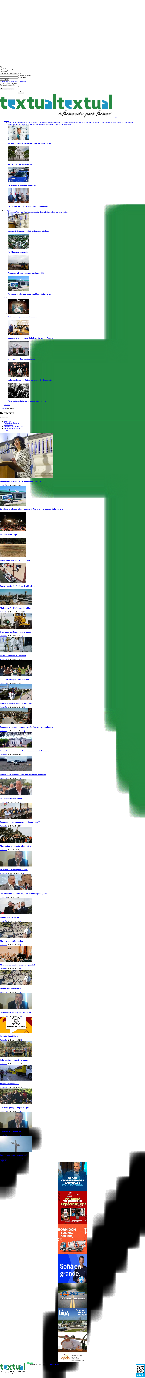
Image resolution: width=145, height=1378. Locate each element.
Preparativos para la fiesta (10, 989)
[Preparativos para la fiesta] (16, 985)
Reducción (48, 212)
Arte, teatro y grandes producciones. (22, 317)
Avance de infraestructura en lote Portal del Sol (27, 273)
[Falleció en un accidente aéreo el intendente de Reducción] (16, 771)
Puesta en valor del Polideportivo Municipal (18, 586)
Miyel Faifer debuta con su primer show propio (27, 401)
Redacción (3, 485)
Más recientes (8, 421)
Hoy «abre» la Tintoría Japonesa (21, 359)
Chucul (25, 212)
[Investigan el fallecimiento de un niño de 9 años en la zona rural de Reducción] (18, 290)
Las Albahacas (32, 212)
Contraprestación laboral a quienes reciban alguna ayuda (23, 893)
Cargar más (3, 1160)
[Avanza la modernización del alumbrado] (16, 699)
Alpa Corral (19, 212)
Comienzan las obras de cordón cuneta (15, 632)
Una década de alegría (9, 535)
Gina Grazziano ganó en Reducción (14, 679)
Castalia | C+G (54, 1364)
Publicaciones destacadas (12, 423)
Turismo (60, 124)
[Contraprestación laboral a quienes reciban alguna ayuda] (16, 890)
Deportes (7, 405)
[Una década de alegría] (13, 531)
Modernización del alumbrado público (15, 608)
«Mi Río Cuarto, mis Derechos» (20, 164)
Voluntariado (67, 124)
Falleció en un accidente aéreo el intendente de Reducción (23, 775)
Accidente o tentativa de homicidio (22, 185)
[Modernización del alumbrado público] (16, 604)
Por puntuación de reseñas (12, 428)
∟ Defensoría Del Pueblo (107, 122)
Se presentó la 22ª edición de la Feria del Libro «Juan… (30, 338)
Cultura (18, 122)
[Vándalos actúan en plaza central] (16, 1151)
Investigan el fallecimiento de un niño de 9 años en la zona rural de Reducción (31, 509)
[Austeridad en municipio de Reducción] (16, 1008)
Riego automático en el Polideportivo (15, 560)
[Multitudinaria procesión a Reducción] (16, 842)
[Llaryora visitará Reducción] (16, 937)
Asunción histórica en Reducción (13, 656)
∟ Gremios (119, 122)
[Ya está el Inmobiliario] (16, 1032)
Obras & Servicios (25, 124)
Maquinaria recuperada (9, 1084)
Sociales (55, 124)
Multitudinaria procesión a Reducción (15, 846)
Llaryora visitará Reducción (11, 941)
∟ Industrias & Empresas (46, 122)
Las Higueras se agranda (18, 252)
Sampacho (55, 212)
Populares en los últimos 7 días (13, 426)
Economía (35, 122)
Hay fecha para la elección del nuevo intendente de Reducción (25, 751)
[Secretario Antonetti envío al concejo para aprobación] (18, 139)
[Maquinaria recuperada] (16, 1080)
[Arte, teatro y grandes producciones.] (18, 313)
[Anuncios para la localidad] (16, 794)
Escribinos (30, 1363)
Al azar (6, 430)
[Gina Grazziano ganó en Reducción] (16, 675)
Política (39, 124)
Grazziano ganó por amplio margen (14, 1108)
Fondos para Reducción (9, 917)
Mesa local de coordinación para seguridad (17, 965)
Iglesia (82, 122)
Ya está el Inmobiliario (9, 1036)
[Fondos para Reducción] (16, 913)
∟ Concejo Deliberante (91, 122)
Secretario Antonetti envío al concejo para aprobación (29, 143)
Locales (6, 121)
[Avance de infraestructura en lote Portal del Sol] (18, 269)
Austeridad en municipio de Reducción (15, 1012)
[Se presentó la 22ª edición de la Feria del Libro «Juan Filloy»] (18, 334)
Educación (57, 122)
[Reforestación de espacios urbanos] (16, 1056)
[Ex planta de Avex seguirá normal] (16, 866)
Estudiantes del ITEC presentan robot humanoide (28, 206)
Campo (13, 122)
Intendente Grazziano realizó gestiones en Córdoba (28, 231)
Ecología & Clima (26, 122)
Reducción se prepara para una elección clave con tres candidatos (26, 727)
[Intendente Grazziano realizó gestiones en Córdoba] (18, 227)
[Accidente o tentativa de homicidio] (18, 181)
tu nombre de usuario (24, 75)
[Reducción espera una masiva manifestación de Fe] (16, 818)
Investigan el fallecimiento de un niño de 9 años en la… (30, 294)
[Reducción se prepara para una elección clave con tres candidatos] (16, 723)
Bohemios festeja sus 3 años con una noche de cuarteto (30, 380)
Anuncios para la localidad (11, 798)
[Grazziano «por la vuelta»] (16, 1127)
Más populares (8, 425)
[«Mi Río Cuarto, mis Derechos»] (18, 160)
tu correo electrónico (24, 87)
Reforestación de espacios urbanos (14, 1060)
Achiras (13, 212)
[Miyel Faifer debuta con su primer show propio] (18, 397)
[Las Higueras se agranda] (18, 248)
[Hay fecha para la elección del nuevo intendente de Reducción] (16, 747)
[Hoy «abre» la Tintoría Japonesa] (18, 355)
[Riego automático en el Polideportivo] (13, 556)
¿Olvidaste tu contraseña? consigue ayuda (13, 81)
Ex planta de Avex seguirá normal (14, 870)
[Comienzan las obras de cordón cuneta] (16, 628)
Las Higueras (41, 212)
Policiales (34, 124)
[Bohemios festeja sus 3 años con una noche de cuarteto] (18, 376)
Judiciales (17, 124)
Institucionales (75, 122)
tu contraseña (22, 77)
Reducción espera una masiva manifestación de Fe (20, 822)
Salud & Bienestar (47, 124)
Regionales (7, 210)
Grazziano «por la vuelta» (10, 1131)
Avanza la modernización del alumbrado (16, 703)
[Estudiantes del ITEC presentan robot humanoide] (18, 202)
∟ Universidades (65, 122)
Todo (9, 122)
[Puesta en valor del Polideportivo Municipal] (13, 582)
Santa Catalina (62, 212)
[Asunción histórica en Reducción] (16, 652)
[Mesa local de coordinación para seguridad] (16, 961)
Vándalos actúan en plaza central (13, 1155)
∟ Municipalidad (128, 122)
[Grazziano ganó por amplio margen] (16, 1104)
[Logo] (28, 117)
